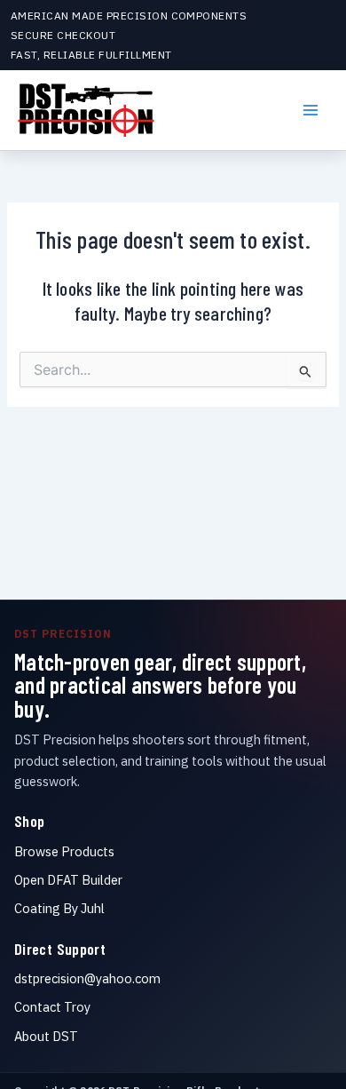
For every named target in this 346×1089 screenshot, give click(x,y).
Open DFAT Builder (68, 879)
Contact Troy (52, 1006)
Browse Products (64, 851)
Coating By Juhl (59, 908)
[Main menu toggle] (310, 110)
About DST (46, 1036)
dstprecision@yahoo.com (87, 978)
